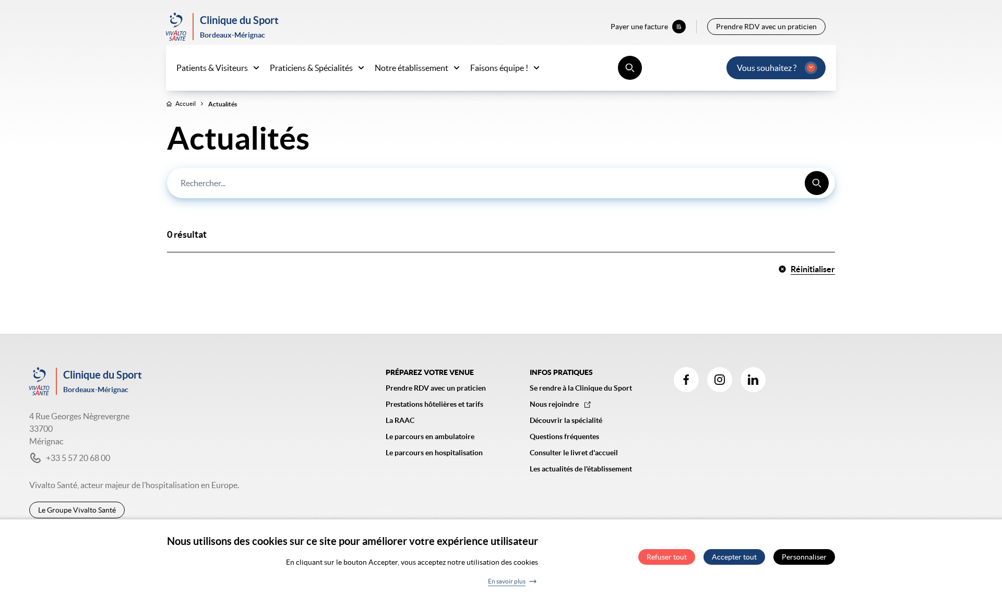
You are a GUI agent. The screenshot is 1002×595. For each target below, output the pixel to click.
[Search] (817, 183)
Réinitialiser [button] (813, 269)
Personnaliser (804, 557)
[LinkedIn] (753, 379)
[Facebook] (686, 379)
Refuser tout (667, 557)
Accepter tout (734, 557)
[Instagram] (719, 379)
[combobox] (501, 183)
